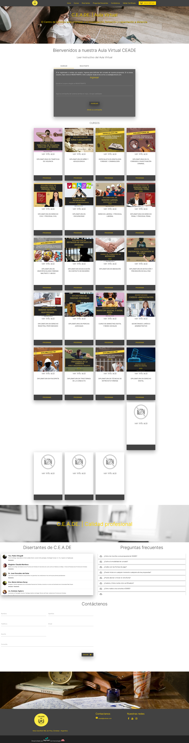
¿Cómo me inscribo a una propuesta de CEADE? (118, 556)
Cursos (76, 3)
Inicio (69, 3)
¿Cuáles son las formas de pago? (113, 567)
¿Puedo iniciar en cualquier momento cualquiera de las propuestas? (125, 572)
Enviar (87, 655)
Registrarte (84, 66)
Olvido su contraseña (94, 110)
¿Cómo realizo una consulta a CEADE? (115, 588)
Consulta (4, 644)
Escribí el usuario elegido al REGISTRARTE (71, 83)
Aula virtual (147, 3)
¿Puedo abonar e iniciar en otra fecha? (115, 578)
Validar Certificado (129, 3)
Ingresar (63, 66)
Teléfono (4, 624)
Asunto (3, 634)
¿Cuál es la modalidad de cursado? (114, 561)
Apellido (51, 614)
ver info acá (48, 154)
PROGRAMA (47, 178)
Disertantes (86, 3)
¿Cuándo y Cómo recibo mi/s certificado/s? (117, 583)
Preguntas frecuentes (100, 3)
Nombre (4, 614)
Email (50, 624)
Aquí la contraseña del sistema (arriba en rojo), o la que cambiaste (79, 94)
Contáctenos (115, 3)
